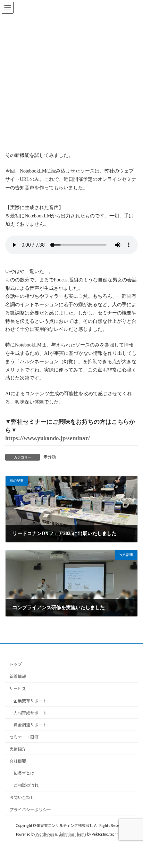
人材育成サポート (30, 713)
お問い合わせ (21, 797)
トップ (15, 664)
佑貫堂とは (24, 773)
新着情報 (17, 676)
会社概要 (17, 761)
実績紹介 (17, 749)
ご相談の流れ (26, 785)
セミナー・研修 (24, 737)
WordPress (45, 834)
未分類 (49, 456)
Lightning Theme (72, 834)
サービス (17, 688)
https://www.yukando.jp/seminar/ (47, 438)
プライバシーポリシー (30, 809)
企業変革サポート (30, 700)
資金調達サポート (30, 724)
